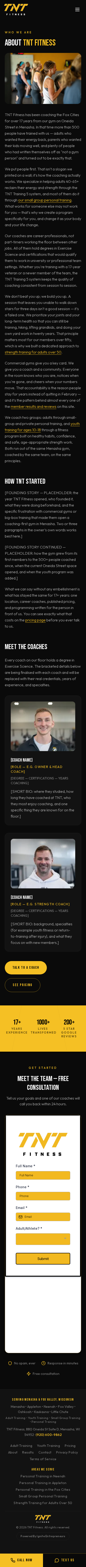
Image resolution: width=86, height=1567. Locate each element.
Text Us (68, 1560)
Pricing (70, 1446)
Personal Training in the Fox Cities (43, 1489)
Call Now (24, 1560)
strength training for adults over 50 (33, 352)
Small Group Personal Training (43, 1496)
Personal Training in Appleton (42, 1483)
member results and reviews (33, 406)
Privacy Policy (67, 1452)
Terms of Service (43, 1459)
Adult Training (21, 1446)
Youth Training (48, 1446)
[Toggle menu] (77, 9)
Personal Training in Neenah (43, 1476)
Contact (44, 1452)
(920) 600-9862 (49, 1435)
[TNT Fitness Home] (16, 9)
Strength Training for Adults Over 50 (43, 1503)
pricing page (35, 620)
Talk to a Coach (25, 967)
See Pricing (22, 985)
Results (27, 1452)
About (13, 1452)
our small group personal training (44, 200)
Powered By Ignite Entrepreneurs (43, 1536)
